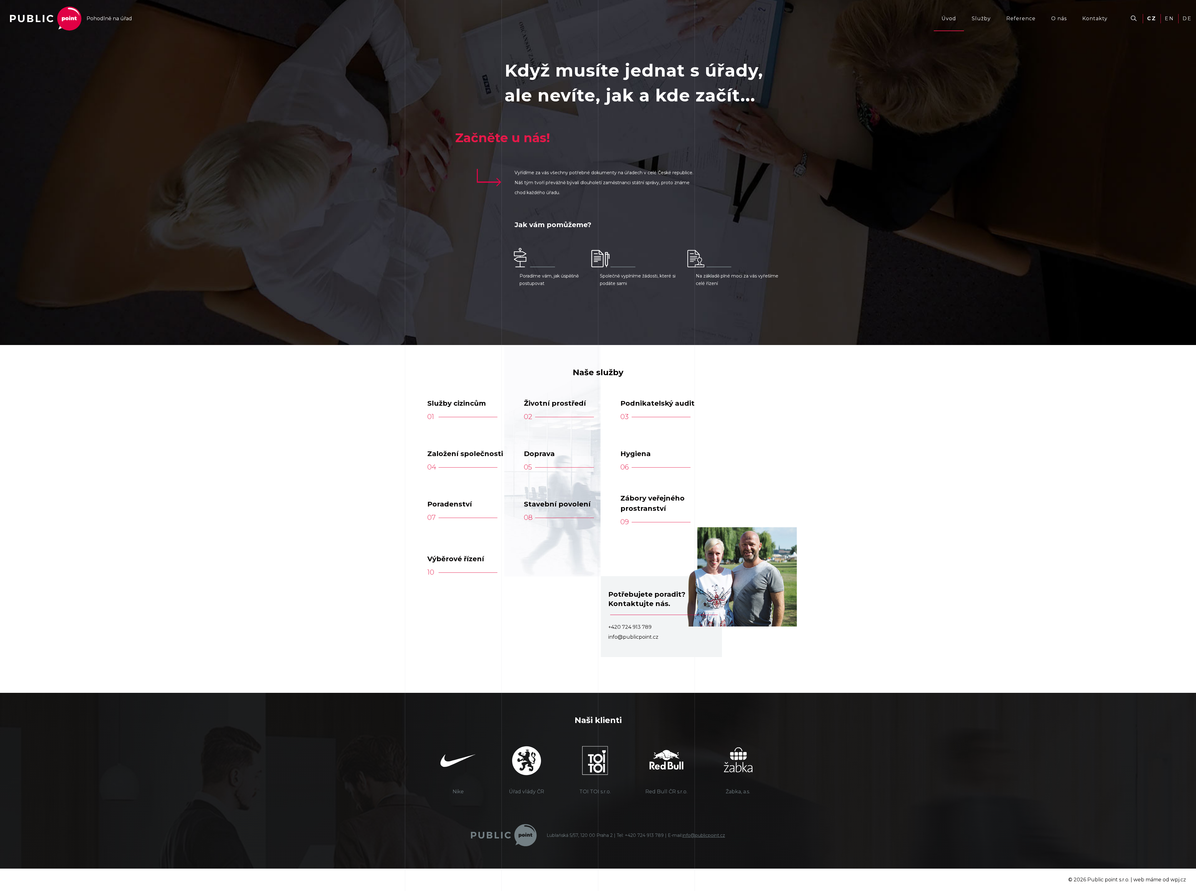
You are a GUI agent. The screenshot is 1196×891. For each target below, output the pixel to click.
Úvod (949, 18)
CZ (1151, 18)
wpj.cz (1178, 880)
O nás (1059, 18)
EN (1169, 18)
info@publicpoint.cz (703, 835)
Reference (1021, 18)
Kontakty (1095, 18)
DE (1187, 18)
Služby (981, 18)
